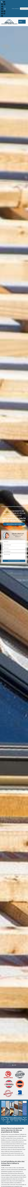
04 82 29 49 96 (3, 5)
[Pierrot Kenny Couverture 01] (9, 21)
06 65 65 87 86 (3, 13)
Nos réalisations (14, 524)
